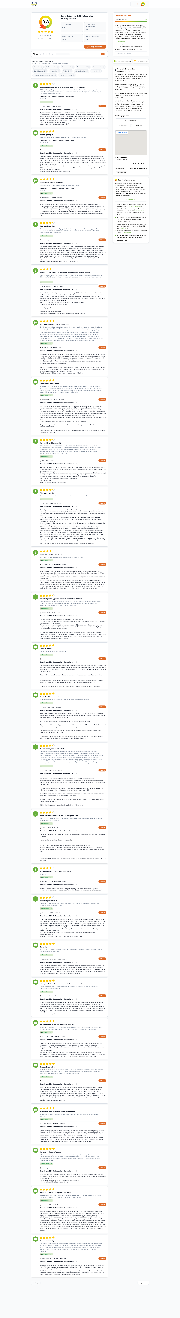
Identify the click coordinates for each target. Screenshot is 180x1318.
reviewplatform (139, 210)
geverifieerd (123, 228)
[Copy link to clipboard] (133, 4)
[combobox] (63, 54)
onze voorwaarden (135, 206)
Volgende (142, 1283)
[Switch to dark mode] (137, 4)
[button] (131, 239)
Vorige (37, 1283)
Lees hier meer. (127, 232)
